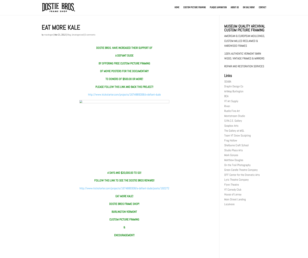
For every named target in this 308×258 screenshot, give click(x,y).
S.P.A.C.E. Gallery (233, 120)
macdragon (48, 34)
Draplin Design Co (233, 86)
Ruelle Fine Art (232, 111)
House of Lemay (232, 194)
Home (177, 8)
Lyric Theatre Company (236, 179)
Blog (69, 34)
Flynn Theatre (231, 184)
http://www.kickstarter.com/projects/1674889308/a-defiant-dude (124, 94)
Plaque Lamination (218, 8)
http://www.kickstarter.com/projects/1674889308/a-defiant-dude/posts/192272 (124, 188)
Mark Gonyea (231, 155)
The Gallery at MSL (234, 130)
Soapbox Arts (231, 125)
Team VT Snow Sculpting (237, 135)
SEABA (227, 81)
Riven (227, 106)
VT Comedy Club (232, 189)
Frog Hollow (230, 140)
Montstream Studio (234, 116)
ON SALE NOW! (249, 8)
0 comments (90, 34)
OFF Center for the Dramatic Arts (242, 175)
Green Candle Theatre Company (241, 170)
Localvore (229, 204)
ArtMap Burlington (233, 91)
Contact (262, 8)
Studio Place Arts (233, 150)
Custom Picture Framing (194, 8)
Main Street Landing (235, 199)
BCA (226, 96)
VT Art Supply (231, 101)
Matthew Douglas (233, 160)
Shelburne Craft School (236, 145)
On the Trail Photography (237, 165)
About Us (235, 8)
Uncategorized (77, 34)
